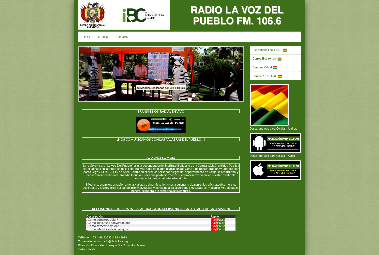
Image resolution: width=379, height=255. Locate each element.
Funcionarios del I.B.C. (268, 50)
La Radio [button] (103, 37)
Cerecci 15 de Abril (265, 76)
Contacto (122, 37)
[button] (90, 74)
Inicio (89, 37)
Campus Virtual (263, 67)
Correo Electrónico (265, 58)
